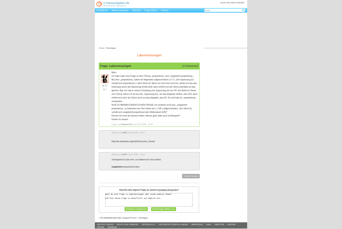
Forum (101, 48)
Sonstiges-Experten (167, 190)
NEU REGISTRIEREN (235, 3)
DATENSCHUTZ (148, 224)
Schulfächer (102, 10)
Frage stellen (151, 10)
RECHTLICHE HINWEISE (127, 224)
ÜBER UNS (219, 224)
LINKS (208, 224)
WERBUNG (112, 227)
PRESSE (100, 227)
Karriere (165, 10)
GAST (124, 133)
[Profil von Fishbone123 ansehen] (105, 78)
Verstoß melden (190, 176)
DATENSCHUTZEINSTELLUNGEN (173, 224)
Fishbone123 (126, 124)
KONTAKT (231, 224)
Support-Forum (129, 218)
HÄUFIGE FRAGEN (105, 224)
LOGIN (223, 3)
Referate (136, 10)
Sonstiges (143, 218)
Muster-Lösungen (120, 10)
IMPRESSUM (197, 224)
